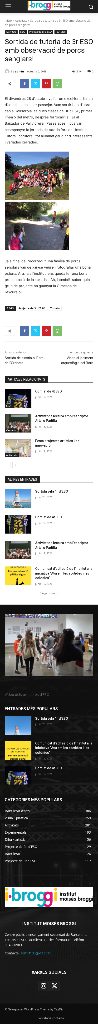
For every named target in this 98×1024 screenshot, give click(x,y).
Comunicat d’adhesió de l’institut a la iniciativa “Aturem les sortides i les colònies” (63, 573)
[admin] (8, 71)
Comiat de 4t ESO (48, 391)
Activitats (21, 21)
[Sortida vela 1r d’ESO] (18, 498)
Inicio (8, 21)
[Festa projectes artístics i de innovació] (18, 448)
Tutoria (55, 308)
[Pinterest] (46, 83)
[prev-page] (8, 465)
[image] (49, 645)
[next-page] (15, 465)
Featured (61, 31)
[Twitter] (35, 83)
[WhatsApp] (57, 83)
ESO (22, 31)
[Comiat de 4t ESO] (18, 398)
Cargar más (47, 593)
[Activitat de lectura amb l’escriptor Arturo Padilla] (18, 423)
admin (19, 71)
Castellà (11, 430)
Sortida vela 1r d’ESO (51, 491)
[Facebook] (24, 83)
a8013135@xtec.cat (35, 953)
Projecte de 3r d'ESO (40, 31)
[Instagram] (43, 986)
